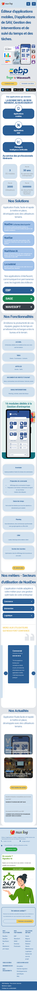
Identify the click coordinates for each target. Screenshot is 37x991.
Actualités (20, 966)
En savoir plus (18, 568)
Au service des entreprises (27, 174)
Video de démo (7, 962)
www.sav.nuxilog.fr (18, 869)
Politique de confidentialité (9, 988)
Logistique (28, 951)
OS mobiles (10, 174)
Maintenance (29, 949)
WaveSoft (17, 938)
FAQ (18, 976)
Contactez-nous (9, 83)
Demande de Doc (8, 966)
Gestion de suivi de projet (28, 956)
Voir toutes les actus (18, 787)
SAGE (15, 941)
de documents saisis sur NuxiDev (27, 192)
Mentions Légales (6, 985)
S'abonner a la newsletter (25, 921)
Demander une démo (28, 83)
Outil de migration (22, 968)
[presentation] (6, 673)
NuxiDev (5, 936)
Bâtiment (28, 941)
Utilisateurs (10, 190)
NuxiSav (5, 938)
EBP (15, 936)
